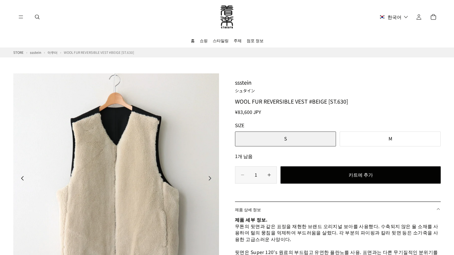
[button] (393, 17)
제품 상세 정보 (248, 209)
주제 (238, 40)
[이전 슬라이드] (20, 179)
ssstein (245, 85)
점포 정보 (255, 40)
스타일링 (221, 40)
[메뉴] (21, 17)
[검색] (37, 17)
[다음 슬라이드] (211, 179)
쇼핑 (204, 40)
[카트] (433, 17)
